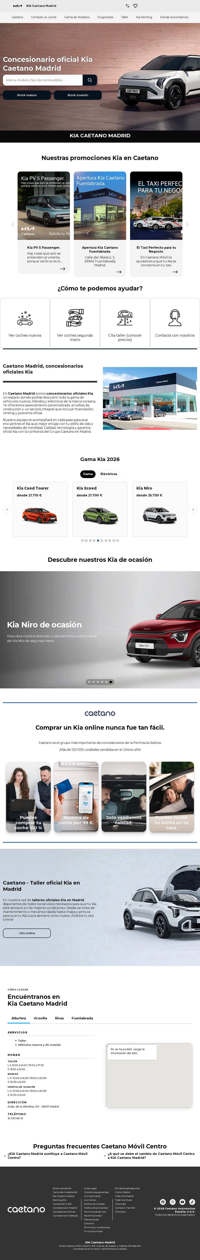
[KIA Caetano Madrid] (17, 6)
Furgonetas (105, 17)
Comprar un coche (43, 17)
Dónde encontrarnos (174, 17)
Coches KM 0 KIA (62, 1203)
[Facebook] (163, 1202)
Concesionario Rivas (64, 1211)
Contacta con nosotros (175, 335)
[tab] (89, 682)
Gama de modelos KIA (65, 1192)
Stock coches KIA (62, 1188)
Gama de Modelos (76, 17)
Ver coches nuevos (25, 335)
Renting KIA (59, 1199)
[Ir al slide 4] (94, 541)
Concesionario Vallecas (65, 1215)
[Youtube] (182, 1202)
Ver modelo (40, 532)
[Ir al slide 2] (86, 541)
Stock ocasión (77, 95)
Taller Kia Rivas (123, 1199)
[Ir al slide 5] (98, 541)
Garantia (89, 1223)
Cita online (27, 933)
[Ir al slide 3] (90, 541)
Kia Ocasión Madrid (63, 1196)
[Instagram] (173, 1202)
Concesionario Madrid (65, 1207)
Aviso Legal (90, 1188)
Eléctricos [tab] (109, 474)
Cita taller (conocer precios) (125, 337)
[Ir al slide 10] (118, 541)
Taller (124, 17)
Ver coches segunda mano (75, 337)
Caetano (17, 17)
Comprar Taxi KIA (125, 1207)
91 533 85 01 (15, 1118)
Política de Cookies (94, 1203)
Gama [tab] (88, 474)
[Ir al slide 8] (110, 541)
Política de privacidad (96, 1207)
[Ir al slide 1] (82, 541)
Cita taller (120, 1203)
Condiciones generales (96, 1192)
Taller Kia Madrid (124, 1196)
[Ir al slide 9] (114, 541)
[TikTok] (192, 1202)
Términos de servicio (95, 1211)
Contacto (120, 1211)
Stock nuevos (27, 95)
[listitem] (100, 629)
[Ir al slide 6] (102, 541)
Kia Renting (144, 17)
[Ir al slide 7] (106, 541)
